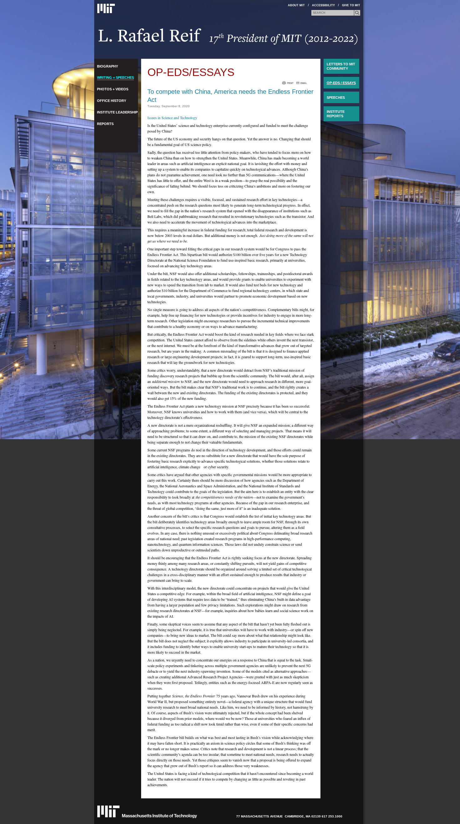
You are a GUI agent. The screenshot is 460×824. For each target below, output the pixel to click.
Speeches (336, 97)
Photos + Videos (112, 89)
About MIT (296, 5)
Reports (105, 124)
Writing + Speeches (115, 77)
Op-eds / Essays (341, 83)
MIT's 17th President (228, 38)
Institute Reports (336, 114)
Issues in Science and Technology (172, 117)
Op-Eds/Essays (190, 72)
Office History (111, 101)
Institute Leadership (117, 112)
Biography (107, 66)
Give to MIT (351, 5)
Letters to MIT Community (341, 66)
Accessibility (323, 5)
